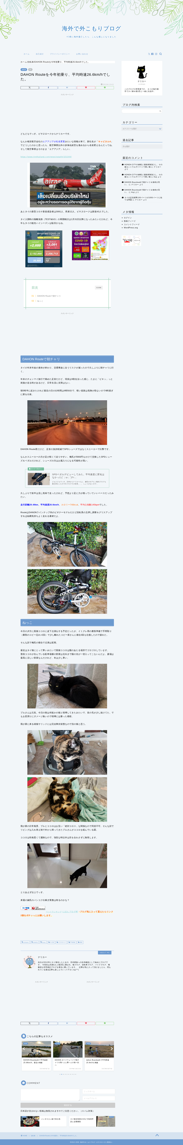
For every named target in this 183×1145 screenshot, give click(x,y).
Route (44, 942)
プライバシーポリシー (60, 54)
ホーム (27, 54)
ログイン (128, 218)
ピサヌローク (62, 942)
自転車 (24, 69)
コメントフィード (132, 224)
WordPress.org (131, 228)
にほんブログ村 (70, 912)
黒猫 (80, 942)
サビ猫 (52, 942)
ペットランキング (54, 912)
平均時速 (72, 942)
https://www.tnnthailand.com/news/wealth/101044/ (46, 157)
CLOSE (98, 287)
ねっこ (40, 301)
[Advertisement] (67, 112)
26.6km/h (26, 942)
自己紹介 (40, 54)
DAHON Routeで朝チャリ (49, 296)
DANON (35, 942)
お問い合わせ (82, 54)
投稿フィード (130, 221)
